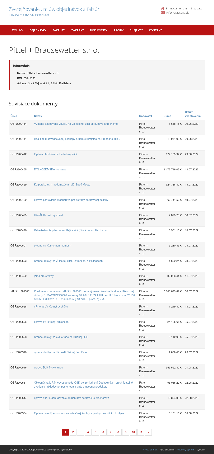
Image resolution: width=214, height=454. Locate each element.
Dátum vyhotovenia (193, 114)
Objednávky (37, 30)
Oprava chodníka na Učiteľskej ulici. (56, 154)
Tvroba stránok (150, 449)
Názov (38, 116)
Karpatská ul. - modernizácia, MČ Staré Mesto (62, 184)
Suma (167, 116)
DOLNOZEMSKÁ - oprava (50, 169)
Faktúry (59, 30)
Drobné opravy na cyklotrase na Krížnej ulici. (61, 337)
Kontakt (155, 30)
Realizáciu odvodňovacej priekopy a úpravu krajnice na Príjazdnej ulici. (77, 139)
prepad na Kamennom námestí (52, 245)
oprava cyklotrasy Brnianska (51, 322)
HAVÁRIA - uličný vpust (48, 215)
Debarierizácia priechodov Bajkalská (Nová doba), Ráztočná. (70, 230)
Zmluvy (17, 30)
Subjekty (136, 30)
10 (133, 432)
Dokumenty (98, 30)
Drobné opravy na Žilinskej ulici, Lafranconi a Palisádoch (68, 261)
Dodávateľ (145, 116)
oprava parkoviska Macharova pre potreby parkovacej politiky (71, 200)
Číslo (13, 116)
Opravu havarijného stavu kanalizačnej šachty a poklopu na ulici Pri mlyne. (79, 413)
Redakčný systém (185, 449)
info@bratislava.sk (177, 12)
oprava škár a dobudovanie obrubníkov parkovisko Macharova (71, 398)
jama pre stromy (44, 276)
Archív (119, 30)
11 (140, 432)
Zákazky (77, 30)
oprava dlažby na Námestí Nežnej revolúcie (60, 352)
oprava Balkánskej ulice (48, 367)
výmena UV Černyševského (51, 306)
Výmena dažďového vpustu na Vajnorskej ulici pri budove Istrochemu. (76, 124)
